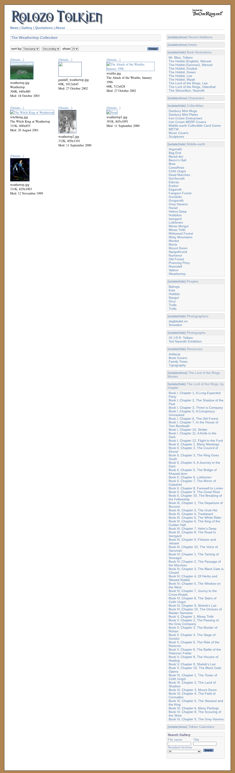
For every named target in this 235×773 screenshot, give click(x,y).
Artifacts (174, 354)
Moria (173, 244)
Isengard (175, 219)
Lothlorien (176, 222)
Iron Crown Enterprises (185, 118)
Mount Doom (178, 248)
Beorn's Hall (177, 160)
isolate (173, 37)
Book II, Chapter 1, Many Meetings (194, 444)
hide (182, 52)
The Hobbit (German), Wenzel (191, 65)
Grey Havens (178, 204)
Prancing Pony (179, 263)
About (60, 28)
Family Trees (178, 361)
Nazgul (174, 297)
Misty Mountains (180, 237)
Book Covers (178, 358)
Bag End (175, 153)
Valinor (174, 270)
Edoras (174, 182)
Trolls (172, 305)
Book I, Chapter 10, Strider (188, 429)
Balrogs (174, 286)
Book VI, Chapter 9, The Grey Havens (196, 719)
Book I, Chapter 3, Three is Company (196, 407)
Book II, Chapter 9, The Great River (194, 492)
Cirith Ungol (177, 171)
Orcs (172, 301)
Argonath (175, 149)
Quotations (44, 28)
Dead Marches (179, 175)
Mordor (174, 241)
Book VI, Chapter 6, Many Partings (194, 708)
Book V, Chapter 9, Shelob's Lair (192, 664)
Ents (172, 290)
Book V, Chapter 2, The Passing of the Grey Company (194, 622)
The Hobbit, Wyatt (182, 79)
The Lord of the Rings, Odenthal (192, 87)
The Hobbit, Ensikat (183, 68)
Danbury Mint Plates (183, 114)
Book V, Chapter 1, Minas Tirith (191, 616)
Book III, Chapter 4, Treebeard (191, 514)
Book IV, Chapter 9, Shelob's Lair (193, 605)
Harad (173, 208)
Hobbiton (175, 215)
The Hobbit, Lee (180, 76)
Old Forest (176, 259)
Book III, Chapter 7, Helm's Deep (192, 528)
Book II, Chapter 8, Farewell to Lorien (196, 488)
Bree (172, 164)
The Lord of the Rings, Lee (188, 83)
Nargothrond (178, 252)
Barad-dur (176, 156)
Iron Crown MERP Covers (187, 122)
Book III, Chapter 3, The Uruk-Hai (193, 510)
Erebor (174, 186)
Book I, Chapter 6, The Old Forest (193, 418)
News (14, 28)
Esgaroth (175, 189)
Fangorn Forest (180, 193)
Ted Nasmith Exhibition (185, 341)
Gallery (26, 28)
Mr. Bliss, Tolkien (181, 57)
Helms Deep (178, 211)
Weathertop (177, 274)
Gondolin (175, 197)
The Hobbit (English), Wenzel (190, 61)
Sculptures (176, 136)
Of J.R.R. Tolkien (181, 338)
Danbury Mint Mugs (183, 111)
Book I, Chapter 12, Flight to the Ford (196, 440)
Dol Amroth (177, 178)
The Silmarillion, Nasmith (187, 90)
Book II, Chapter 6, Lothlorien (190, 477)
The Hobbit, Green (182, 72)
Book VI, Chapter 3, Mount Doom (193, 690)
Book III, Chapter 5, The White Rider (195, 517)
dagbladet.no (178, 321)
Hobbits (174, 294)
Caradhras (176, 167)
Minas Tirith (177, 230)
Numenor (175, 255)
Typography (177, 365)
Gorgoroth (176, 200)
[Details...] (17, 60)
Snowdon (175, 325)
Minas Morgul (178, 226)
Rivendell (175, 266)
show (182, 37)
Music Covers (178, 133)
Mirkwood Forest (181, 233)
